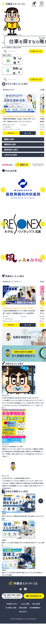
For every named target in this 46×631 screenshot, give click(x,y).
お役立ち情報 (36, 604)
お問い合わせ (23, 612)
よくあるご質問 (25, 604)
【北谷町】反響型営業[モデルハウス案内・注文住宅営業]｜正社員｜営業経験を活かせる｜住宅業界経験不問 (19, 313)
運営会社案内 (23, 608)
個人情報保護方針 (35, 608)
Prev (3, 111)
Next (43, 111)
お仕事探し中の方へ (12, 604)
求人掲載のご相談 (11, 608)
